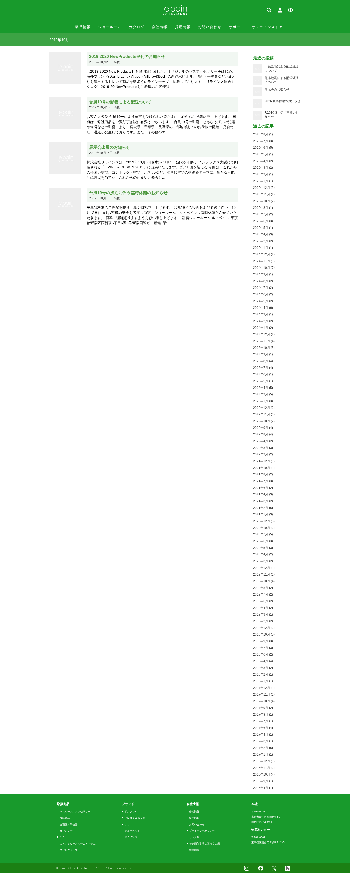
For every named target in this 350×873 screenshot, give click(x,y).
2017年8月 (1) (263, 714)
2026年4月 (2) (263, 161)
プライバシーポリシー (202, 830)
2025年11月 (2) (264, 194)
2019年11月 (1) (264, 574)
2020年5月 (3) (263, 548)
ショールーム (109, 27)
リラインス (131, 837)
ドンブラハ (131, 811)
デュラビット (132, 830)
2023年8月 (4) (263, 361)
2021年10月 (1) (264, 468)
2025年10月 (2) (264, 201)
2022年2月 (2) (263, 454)
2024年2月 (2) (263, 321)
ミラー (63, 837)
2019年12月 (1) (264, 568)
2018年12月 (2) (264, 628)
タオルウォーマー (70, 850)
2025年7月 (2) (263, 214)
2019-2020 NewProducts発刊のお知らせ (127, 56)
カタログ (136, 27)
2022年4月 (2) (263, 441)
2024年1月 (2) (263, 328)
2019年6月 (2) (263, 601)
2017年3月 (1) (263, 741)
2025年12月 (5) (264, 188)
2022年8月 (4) (263, 434)
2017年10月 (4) (264, 701)
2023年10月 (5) (264, 348)
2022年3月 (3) (263, 448)
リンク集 (194, 837)
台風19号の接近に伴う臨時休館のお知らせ (128, 193)
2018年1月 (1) (263, 681)
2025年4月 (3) (263, 234)
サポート (236, 27)
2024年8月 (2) (263, 281)
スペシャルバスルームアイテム (78, 843)
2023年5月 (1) (263, 381)
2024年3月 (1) (263, 314)
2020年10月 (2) (264, 528)
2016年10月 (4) (264, 774)
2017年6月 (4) (263, 728)
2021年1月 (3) (263, 514)
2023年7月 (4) (263, 368)
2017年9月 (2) (263, 708)
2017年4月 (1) (263, 734)
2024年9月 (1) (263, 274)
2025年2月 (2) (263, 241)
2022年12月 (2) (264, 408)
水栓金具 (65, 818)
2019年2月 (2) (263, 621)
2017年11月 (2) (264, 694)
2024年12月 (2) (264, 254)
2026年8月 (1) (263, 134)
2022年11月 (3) (264, 414)
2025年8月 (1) (263, 208)
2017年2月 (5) (263, 748)
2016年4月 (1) (263, 788)
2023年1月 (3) (263, 401)
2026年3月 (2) (263, 168)
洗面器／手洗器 (69, 824)
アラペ (128, 824)
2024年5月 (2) (263, 301)
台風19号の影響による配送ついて (120, 102)
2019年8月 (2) (263, 588)
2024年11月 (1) (264, 261)
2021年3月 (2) (263, 501)
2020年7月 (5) (263, 534)
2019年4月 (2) (263, 608)
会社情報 (159, 27)
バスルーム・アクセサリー (75, 811)
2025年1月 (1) (263, 248)
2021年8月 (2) (263, 474)
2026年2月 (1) (263, 174)
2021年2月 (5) (263, 508)
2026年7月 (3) (263, 141)
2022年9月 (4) (263, 428)
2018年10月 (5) (264, 634)
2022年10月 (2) (264, 421)
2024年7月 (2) (263, 288)
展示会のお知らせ (277, 89)
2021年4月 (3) (263, 494)
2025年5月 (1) (263, 228)
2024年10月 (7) (264, 268)
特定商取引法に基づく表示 (204, 843)
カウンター (66, 830)
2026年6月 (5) (263, 148)
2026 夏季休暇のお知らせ (282, 101)
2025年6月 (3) (263, 221)
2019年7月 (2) (263, 594)
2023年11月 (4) (264, 341)
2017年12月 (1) (264, 688)
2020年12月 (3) (264, 521)
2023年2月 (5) (263, 394)
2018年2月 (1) (263, 674)
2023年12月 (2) (264, 334)
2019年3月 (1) (263, 614)
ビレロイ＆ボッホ (135, 818)
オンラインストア (267, 27)
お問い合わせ (209, 27)
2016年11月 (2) (264, 768)
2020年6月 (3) (263, 541)
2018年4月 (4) (263, 661)
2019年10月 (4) (264, 581)
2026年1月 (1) (263, 181)
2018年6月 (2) (263, 654)
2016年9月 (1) (263, 781)
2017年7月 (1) (263, 721)
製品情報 (82, 27)
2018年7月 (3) (263, 648)
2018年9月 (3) (263, 641)
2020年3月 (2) (263, 561)
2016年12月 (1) (264, 761)
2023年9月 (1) (263, 354)
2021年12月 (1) (264, 461)
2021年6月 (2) (263, 488)
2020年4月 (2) (263, 554)
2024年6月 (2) (263, 294)
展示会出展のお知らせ (109, 147)
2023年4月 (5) (263, 388)
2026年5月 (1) (263, 154)
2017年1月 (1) (263, 754)
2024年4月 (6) (263, 308)
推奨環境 (194, 850)
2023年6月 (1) (263, 374)
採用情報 (182, 27)
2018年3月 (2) (263, 668)
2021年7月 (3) (263, 481)
